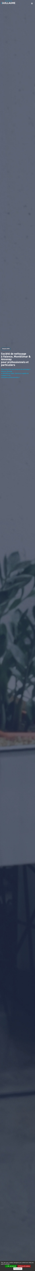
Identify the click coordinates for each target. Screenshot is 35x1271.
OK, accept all (11, 1266)
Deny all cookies (24, 1266)
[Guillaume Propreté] (8, 2)
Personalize (17, 1268)
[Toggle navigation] (32, 3)
